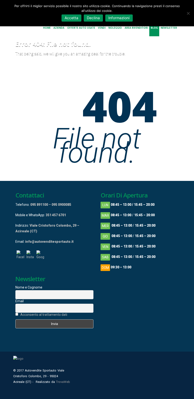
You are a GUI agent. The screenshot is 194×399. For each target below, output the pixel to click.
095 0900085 (61, 204)
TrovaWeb (63, 382)
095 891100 (39, 204)
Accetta (71, 18)
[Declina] (188, 13)
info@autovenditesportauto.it (49, 241)
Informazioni (119, 18)
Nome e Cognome (28, 287)
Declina (93, 18)
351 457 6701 (56, 215)
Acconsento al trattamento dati (43, 314)
